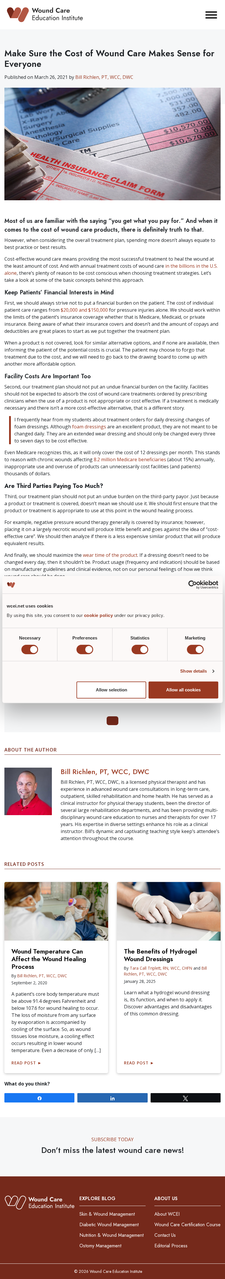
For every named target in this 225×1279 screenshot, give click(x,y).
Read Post (26, 1063)
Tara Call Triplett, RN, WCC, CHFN (161, 968)
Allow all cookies (183, 689)
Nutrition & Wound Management (111, 1235)
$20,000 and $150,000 (84, 310)
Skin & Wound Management (107, 1214)
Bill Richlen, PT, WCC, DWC (104, 77)
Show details (193, 671)
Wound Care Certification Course (187, 1224)
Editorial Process (171, 1245)
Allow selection (111, 689)
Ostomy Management (100, 1245)
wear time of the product (110, 555)
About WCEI (167, 1214)
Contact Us (165, 1235)
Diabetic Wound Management (109, 1224)
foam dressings (89, 426)
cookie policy (99, 615)
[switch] (84, 649)
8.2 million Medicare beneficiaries (130, 459)
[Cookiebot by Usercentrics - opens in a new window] (192, 584)
